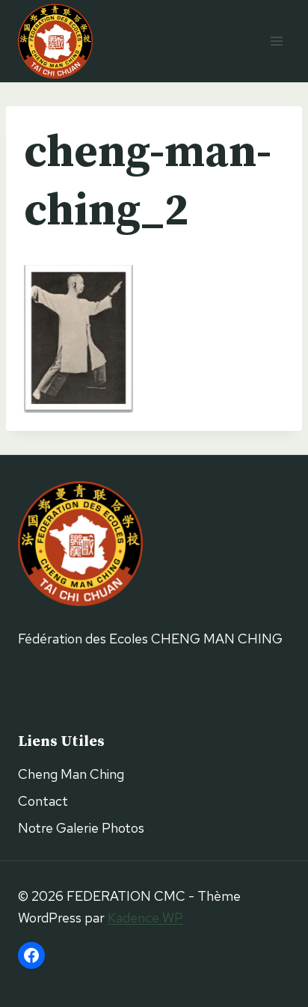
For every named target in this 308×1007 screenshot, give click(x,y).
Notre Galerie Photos (81, 827)
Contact (43, 800)
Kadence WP (145, 917)
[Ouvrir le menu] (276, 40)
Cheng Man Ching (71, 774)
